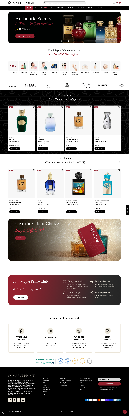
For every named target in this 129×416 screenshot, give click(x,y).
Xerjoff (40, 200)
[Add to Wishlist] (34, 107)
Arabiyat (97, 137)
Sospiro (11, 137)
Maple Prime (17, 412)
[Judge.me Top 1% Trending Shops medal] (82, 361)
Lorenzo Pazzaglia (71, 200)
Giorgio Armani (70, 137)
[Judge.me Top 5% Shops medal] (89, 361)
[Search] (45, 3)
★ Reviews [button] (127, 209)
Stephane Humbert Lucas (102, 200)
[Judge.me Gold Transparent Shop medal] (75, 361)
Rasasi (40, 137)
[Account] (114, 3)
